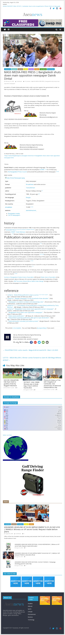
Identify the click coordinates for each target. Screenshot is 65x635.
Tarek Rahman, (20, 232)
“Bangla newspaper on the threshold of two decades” (31, 298)
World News (51, 69)
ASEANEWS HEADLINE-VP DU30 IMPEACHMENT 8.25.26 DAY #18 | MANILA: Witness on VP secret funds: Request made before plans (32, 529)
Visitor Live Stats (7, 435)
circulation (8, 207)
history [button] (9, 223)
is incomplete (16, 328)
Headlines (20, 524)
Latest (25, 69)
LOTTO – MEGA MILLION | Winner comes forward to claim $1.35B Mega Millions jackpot (32, 359)
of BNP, (13, 232)
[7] (42, 254)
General (20, 69)
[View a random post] (60, 29)
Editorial (30, 606)
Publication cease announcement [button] (28, 237)
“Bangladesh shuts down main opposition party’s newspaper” (34, 309)
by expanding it (42, 328)
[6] (58, 171)
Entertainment (32, 614)
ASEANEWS (7, 69)
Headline (30, 603)
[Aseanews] (5, 29)
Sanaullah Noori (11, 230)
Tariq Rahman (30, 188)
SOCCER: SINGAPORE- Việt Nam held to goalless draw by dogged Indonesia (11, 383)
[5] (57, 171)
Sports (29, 609)
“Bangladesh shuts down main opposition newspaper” (25, 312)
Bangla (28, 197)
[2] (39, 194)
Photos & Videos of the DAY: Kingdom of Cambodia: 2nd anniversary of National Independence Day (52, 383)
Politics (36, 69)
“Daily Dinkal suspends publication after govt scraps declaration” (28, 318)
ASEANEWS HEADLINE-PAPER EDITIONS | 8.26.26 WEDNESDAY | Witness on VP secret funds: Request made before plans (37, 545)
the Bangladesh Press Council (17, 172)
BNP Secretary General (21, 281)
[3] (32, 206)
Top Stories (43, 69)
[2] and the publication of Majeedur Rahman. (26, 229)
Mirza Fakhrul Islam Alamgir (36, 281)
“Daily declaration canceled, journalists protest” (23, 321)
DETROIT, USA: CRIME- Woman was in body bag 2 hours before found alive (32, 385)
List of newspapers (14, 215)
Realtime (12, 460)
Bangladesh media (14, 213)
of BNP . (42, 170)
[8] (43, 254)
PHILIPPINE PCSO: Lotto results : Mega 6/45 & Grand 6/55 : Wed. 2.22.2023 (30, 350)
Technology (31, 620)
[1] (42, 190)
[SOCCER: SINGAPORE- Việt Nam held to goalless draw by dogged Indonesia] (12, 369)
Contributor (19, 81)
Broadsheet (29, 184)
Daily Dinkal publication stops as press (26, 295)
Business (14, 69)
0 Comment (27, 81)
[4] (45, 169)
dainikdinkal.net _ (31, 210)
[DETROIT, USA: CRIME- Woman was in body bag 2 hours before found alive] (32, 369)
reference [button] (11, 290)
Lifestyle (31, 69)
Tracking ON (18, 460)
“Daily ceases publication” (16, 316)
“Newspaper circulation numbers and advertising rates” (26, 302)
